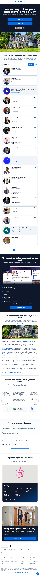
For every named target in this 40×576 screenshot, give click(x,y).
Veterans (2, 563)
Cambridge (30, 359)
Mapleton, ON (6, 495)
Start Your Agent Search (20, 538)
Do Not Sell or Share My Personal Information (20, 572)
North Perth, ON (18, 490)
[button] (19, 473)
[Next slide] (38, 400)
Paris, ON (16, 491)
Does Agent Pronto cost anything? (9, 444)
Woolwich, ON (28, 492)
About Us (32, 1)
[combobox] (15, 64)
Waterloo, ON (17, 495)
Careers (22, 563)
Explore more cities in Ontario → (10, 499)
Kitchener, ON (6, 494)
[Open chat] (37, 573)
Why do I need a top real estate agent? (10, 426)
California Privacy (33, 561)
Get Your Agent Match (15, 231)
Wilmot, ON (28, 490)
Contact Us (23, 559)
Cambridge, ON (7, 488)
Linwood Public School (7, 351)
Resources (3, 559)
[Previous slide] (1, 400)
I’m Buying (20, 23)
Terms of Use (32, 559)
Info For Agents (13, 559)
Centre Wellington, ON (8, 490)
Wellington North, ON (30, 488)
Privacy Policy (33, 557)
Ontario (20, 6)
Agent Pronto (16, 6)
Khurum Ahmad (19, 407)
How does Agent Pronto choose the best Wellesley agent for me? (16, 440)
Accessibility (32, 563)
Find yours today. (32, 549)
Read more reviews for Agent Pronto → (20, 415)
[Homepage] (20, 2)
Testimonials (23, 561)
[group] (20, 400)
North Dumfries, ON (18, 488)
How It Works (3, 557)
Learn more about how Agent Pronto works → (20, 448)
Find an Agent (3, 1)
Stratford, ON (17, 494)
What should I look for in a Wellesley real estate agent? (14, 436)
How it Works (9, 1)
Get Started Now (14, 161)
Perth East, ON (17, 492)
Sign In (38, 1)
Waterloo (30, 341)
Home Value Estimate (5, 561)
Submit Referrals (14, 561)
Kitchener (24, 341)
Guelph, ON (6, 491)
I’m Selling (20, 19)
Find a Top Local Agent (15, 92)
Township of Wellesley (7, 353)
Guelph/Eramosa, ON (8, 492)
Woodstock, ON (29, 491)
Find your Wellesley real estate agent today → (12, 372)
